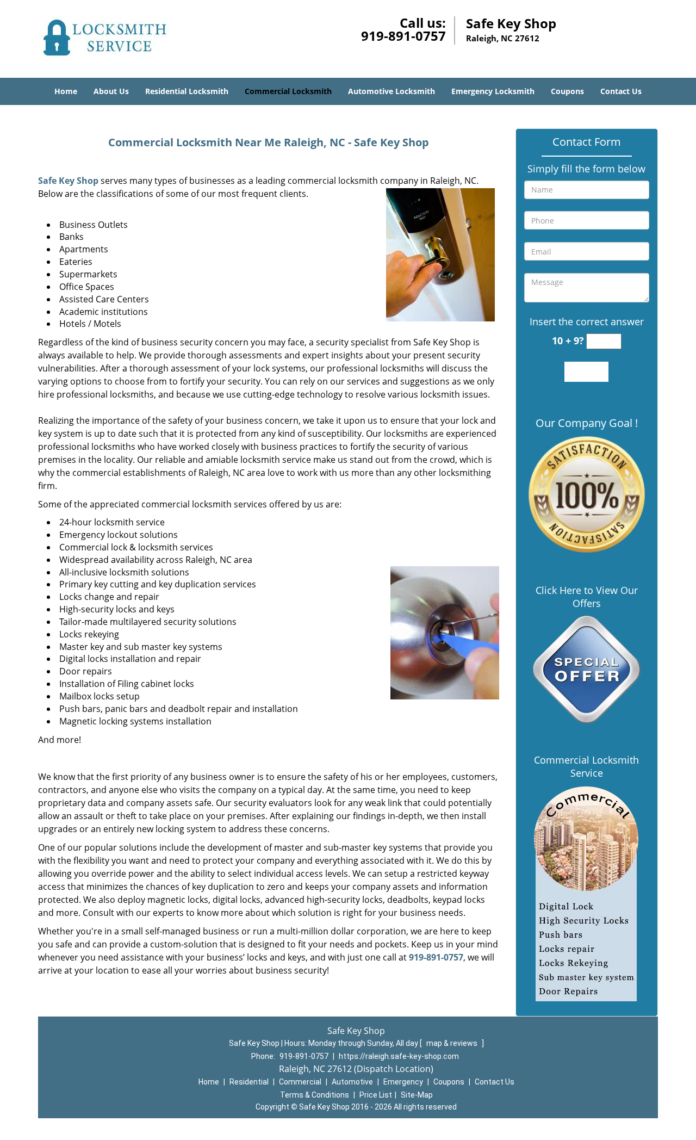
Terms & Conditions (314, 1095)
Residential (249, 1081)
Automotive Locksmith (391, 91)
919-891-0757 (403, 36)
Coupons (567, 91)
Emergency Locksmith (493, 91)
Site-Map (417, 1095)
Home (65, 91)
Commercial (300, 1081)
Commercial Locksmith (288, 91)
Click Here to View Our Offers (587, 597)
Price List (375, 1095)
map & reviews (452, 1043)
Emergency (403, 1081)
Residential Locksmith (186, 91)
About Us (111, 91)
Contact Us (621, 91)
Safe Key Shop (68, 181)
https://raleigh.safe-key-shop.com (399, 1056)
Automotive (352, 1081)
